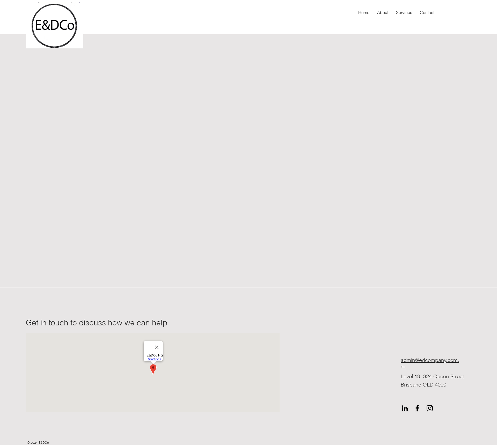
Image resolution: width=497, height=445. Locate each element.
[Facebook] (417, 408)
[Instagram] (430, 408)
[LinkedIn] (405, 408)
